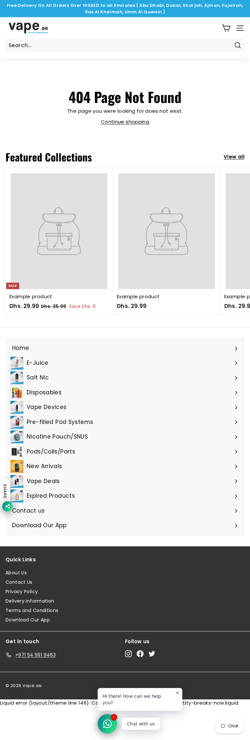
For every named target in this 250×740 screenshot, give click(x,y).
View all (234, 156)
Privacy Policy (22, 591)
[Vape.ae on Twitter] (151, 653)
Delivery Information (30, 601)
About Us (16, 572)
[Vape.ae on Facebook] (140, 653)
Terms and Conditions (32, 610)
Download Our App (28, 620)
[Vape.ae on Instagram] (128, 653)
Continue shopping (125, 121)
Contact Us (19, 582)
